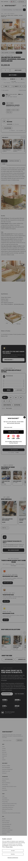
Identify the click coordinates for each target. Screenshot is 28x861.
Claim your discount (13, 432)
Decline (13, 854)
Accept (13, 850)
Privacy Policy (9, 847)
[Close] (24, 417)
